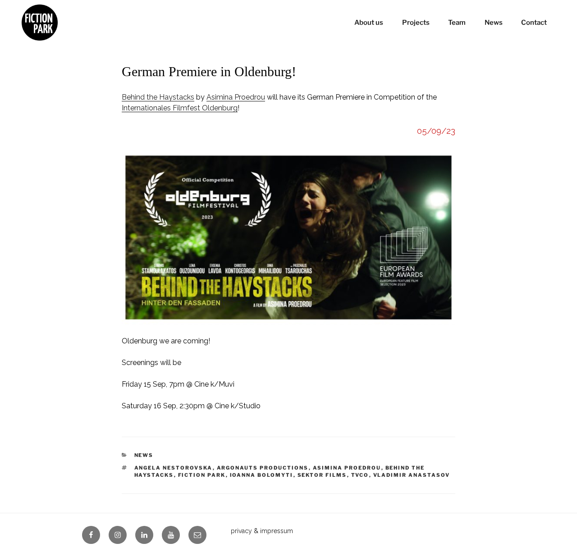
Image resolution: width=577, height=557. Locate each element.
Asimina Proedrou (235, 97)
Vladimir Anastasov (411, 475)
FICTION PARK (202, 475)
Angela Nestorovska (173, 468)
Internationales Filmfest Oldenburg (180, 108)
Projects (416, 22)
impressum (276, 530)
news (144, 455)
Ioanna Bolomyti (261, 475)
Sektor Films (322, 475)
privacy (241, 530)
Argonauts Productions (263, 468)
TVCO (360, 475)
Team (457, 22)
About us (368, 22)
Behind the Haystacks (158, 97)
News (494, 22)
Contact (534, 22)
